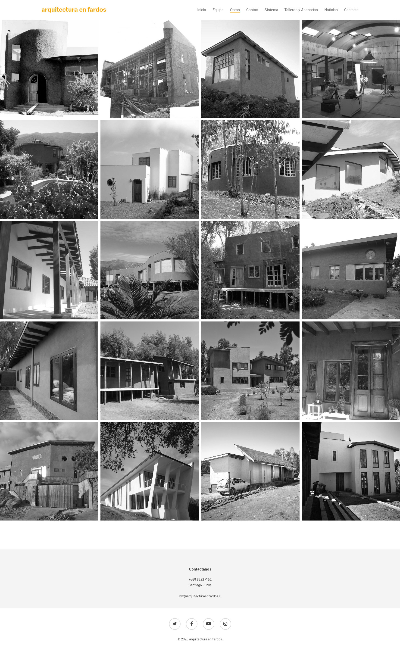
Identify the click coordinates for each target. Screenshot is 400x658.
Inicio (201, 10)
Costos (252, 10)
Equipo (218, 10)
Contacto (351, 10)
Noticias (331, 10)
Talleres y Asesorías (301, 10)
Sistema (271, 10)
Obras (235, 10)
